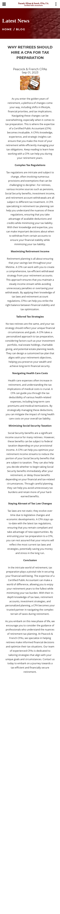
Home (7, 29)
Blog (20, 29)
